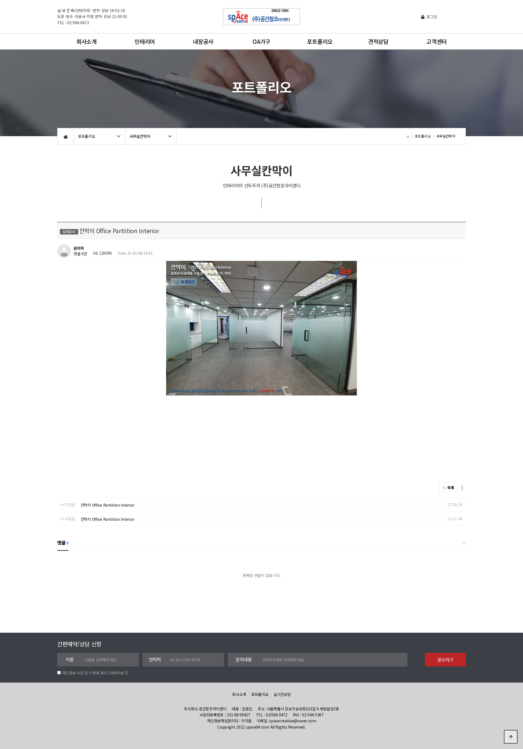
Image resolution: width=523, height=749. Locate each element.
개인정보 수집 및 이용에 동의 (85, 672)
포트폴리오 (319, 41)
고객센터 (436, 41)
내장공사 (203, 41)
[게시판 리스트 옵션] (462, 487)
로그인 (431, 16)
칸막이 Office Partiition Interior (108, 505)
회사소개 (86, 41)
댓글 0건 (80, 254)
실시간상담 (282, 694)
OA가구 (261, 41)
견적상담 (378, 41)
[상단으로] (511, 737)
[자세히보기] (118, 672)
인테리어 (145, 41)
